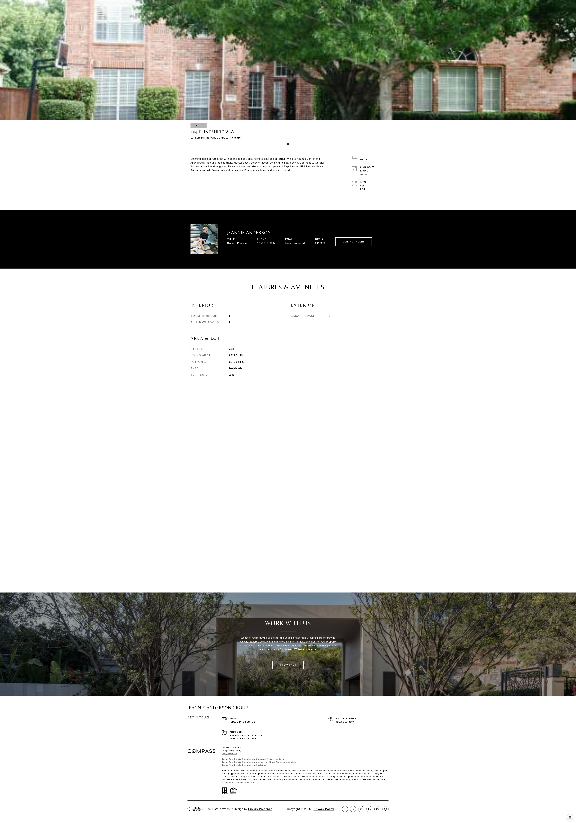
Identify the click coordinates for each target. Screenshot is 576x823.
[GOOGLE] (369, 809)
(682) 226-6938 (229, 753)
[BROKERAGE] (385, 809)
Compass (319, 771)
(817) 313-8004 (266, 243)
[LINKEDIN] (361, 809)
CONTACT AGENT (353, 242)
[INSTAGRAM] (353, 809)
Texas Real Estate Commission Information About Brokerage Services (259, 762)
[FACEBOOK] (345, 809)
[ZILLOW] (377, 809)
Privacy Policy (324, 809)
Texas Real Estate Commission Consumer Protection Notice (254, 759)
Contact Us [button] (288, 665)
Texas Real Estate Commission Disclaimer (244, 765)
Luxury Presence (260, 809)
